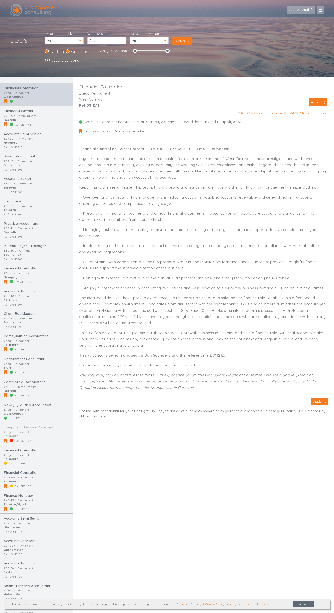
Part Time (78, 51)
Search (180, 41)
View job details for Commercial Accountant (36, 388)
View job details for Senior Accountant (36, 162)
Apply (315, 102)
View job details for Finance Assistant (36, 117)
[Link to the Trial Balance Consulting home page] (32, 10)
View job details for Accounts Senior (36, 185)
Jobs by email (299, 10)
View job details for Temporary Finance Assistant (36, 433)
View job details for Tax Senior (36, 207)
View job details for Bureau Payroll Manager (36, 252)
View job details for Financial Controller (36, 94)
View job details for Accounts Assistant (36, 547)
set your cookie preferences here (252, 604)
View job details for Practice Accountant (36, 230)
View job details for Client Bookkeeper (36, 320)
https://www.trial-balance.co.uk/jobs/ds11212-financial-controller (284, 112)
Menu (320, 10)
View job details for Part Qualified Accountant (36, 342)
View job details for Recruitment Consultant (36, 365)
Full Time (57, 51)
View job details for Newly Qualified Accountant (36, 411)
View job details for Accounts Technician (36, 297)
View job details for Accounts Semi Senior (36, 140)
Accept (303, 604)
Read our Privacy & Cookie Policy (201, 604)
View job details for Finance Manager (36, 502)
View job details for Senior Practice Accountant (36, 592)
